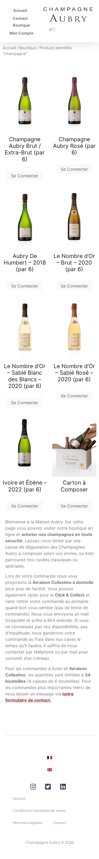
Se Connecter (24, 175)
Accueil (20, 10)
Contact (20, 18)
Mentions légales (27, 823)
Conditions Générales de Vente (39, 811)
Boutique (21, 25)
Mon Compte (22, 33)
